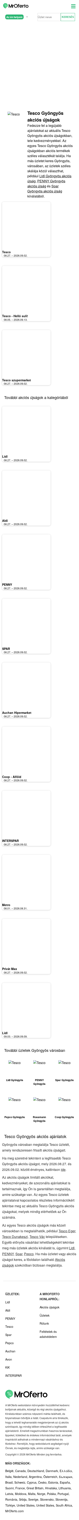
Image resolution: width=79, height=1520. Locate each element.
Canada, (21, 1471)
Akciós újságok (49, 1307)
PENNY (7, 584)
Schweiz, (20, 1482)
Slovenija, (61, 1499)
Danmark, (53, 1471)
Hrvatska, (52, 1488)
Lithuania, (65, 1488)
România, (12, 1499)
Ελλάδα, (66, 1471)
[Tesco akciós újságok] (14, 118)
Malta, (32, 1494)
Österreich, (51, 1477)
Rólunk (44, 1323)
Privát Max (9, 969)
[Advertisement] (39, 66)
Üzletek (45, 1315)
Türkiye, (11, 1505)
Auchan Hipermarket (16, 712)
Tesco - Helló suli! (15, 316)
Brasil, (9, 1482)
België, (10, 1471)
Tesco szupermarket (16, 380)
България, (66, 1477)
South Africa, (64, 1505)
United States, (26, 1505)
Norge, (42, 1494)
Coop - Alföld (11, 777)
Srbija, (23, 1499)
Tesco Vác (37, 1236)
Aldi (5, 520)
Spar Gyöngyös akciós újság (44, 188)
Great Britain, (36, 1488)
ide (63, 1169)
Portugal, (64, 1494)
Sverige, (34, 1499)
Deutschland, (36, 1471)
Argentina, (36, 1477)
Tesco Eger (67, 1230)
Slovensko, (47, 1499)
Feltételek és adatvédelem (48, 1334)
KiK (7, 1367)
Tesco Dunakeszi (15, 1236)
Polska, (52, 1494)
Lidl (5, 456)
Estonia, (54, 1482)
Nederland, (21, 1477)
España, (65, 1482)
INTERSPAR (10, 841)
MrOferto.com (14, 1511)
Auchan (10, 1351)
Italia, (9, 1477)
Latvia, (10, 1494)
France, (21, 1488)
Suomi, (10, 1488)
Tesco (6, 252)
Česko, (43, 1482)
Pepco (29, 1253)
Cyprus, (32, 1482)
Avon (8, 1359)
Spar (18, 1253)
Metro (6, 905)
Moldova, (21, 1494)
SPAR (6, 649)
